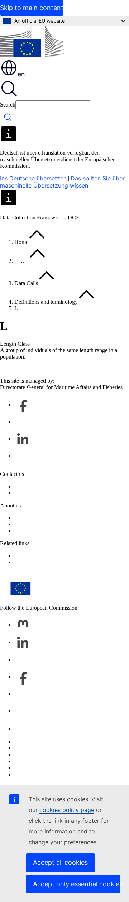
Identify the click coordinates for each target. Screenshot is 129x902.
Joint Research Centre (39, 531)
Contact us (26, 729)
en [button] (21, 74)
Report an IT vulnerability (43, 741)
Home (21, 242)
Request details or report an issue (51, 486)
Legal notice (28, 768)
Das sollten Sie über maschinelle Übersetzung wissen (62, 182)
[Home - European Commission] (32, 42)
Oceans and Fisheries (38, 518)
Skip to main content (31, 7)
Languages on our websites (45, 748)
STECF (23, 556)
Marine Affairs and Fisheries (46, 524)
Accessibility (28, 774)
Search (7, 104)
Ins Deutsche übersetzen (33, 178)
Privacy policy (30, 761)
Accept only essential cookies (76, 884)
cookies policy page (66, 809)
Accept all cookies (60, 862)
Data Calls (26, 283)
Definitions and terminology (46, 302)
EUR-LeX (26, 562)
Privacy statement (34, 493)
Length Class (15, 344)
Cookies (23, 754)
